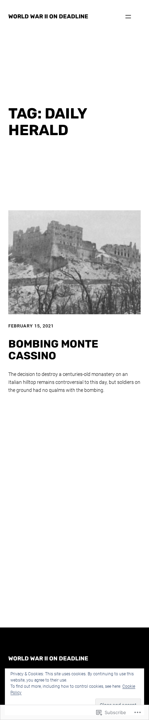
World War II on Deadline (48, 16)
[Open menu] (128, 16)
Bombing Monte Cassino (53, 350)
